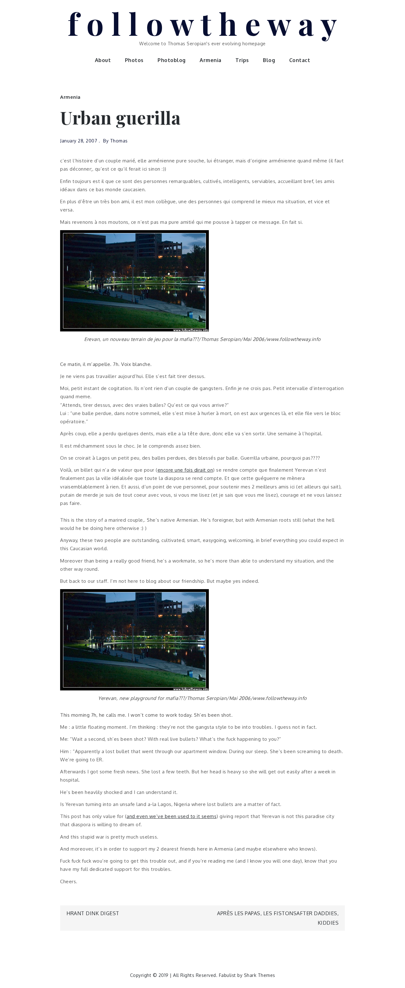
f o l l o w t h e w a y (203, 23)
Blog (269, 60)
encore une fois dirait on (185, 470)
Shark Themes (259, 975)
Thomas (119, 140)
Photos (134, 60)
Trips (242, 60)
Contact (299, 60)
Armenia (210, 60)
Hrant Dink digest (92, 913)
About (103, 60)
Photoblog (172, 60)
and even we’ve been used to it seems (171, 816)
